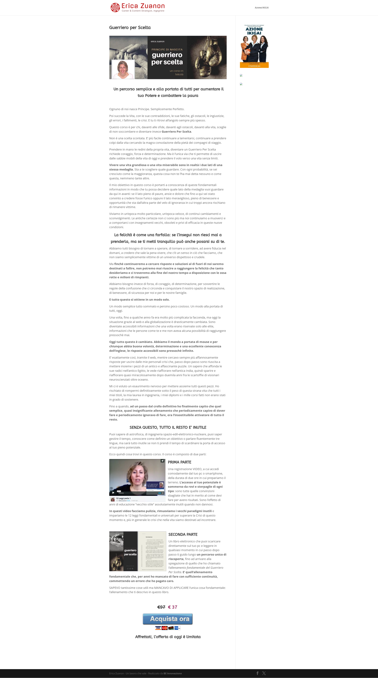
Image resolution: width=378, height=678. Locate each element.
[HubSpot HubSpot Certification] (241, 84)
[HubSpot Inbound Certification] (241, 75)
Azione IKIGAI (262, 8)
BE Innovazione (173, 673)
